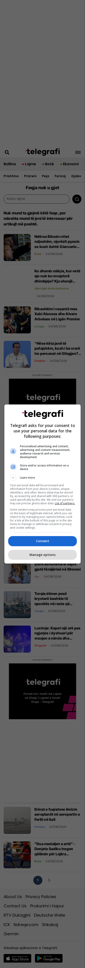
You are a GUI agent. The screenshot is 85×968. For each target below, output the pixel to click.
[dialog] (42, 484)
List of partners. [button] (65, 503)
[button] (42, 478)
